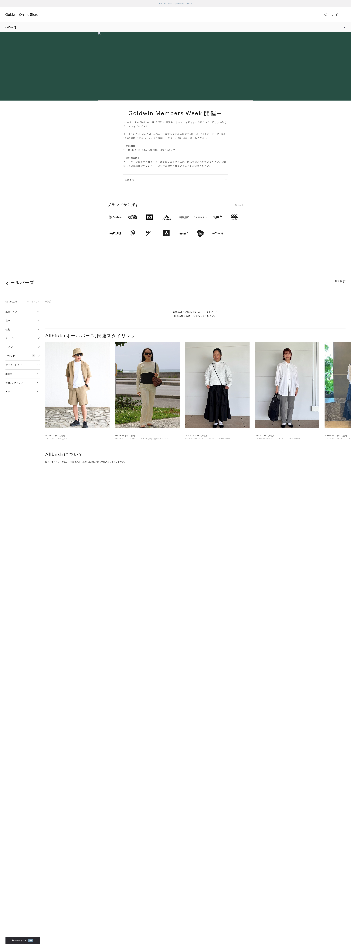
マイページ (145, 138)
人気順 (325, 292)
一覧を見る (238, 204)
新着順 (338, 281)
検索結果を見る (22, 940)
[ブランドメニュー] (344, 27)
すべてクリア (33, 302)
